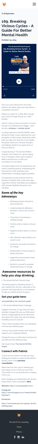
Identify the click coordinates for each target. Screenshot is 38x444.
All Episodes (8, 14)
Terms (19, 427)
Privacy (19, 432)
